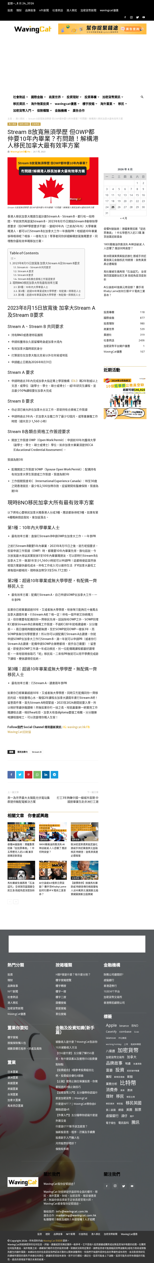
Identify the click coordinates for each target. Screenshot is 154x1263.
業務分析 (111, 1084)
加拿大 (132, 1057)
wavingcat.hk (76, 727)
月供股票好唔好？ (66, 1143)
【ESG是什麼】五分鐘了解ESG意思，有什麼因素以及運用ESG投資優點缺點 (76, 1058)
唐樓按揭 (61, 1002)
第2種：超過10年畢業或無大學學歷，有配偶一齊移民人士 (49, 290)
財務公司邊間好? (113, 974)
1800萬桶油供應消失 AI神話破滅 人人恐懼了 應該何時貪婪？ (53, 848)
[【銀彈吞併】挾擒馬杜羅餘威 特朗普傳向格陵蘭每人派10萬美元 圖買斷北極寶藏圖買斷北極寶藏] (84, 870)
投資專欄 (91, 97)
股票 (138, 1110)
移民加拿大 (22, 751)
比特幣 (128, 1083)
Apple (111, 1025)
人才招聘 (90, 1219)
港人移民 (71, 10)
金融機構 (61, 110)
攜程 (109, 1076)
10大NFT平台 (112, 991)
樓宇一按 (61, 991)
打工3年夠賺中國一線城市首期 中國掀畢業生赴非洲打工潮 (77, 799)
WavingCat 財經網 (52, 1240)
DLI (74, 381)
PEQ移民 (123, 1038)
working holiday (113, 1044)
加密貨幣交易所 (113, 997)
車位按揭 (61, 1014)
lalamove (111, 1038)
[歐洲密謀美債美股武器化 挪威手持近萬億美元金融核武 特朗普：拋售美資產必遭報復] (84, 831)
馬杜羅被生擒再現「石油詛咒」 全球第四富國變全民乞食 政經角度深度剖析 (21, 886)
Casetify (111, 1031)
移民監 (120, 1103)
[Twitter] (137, 17)
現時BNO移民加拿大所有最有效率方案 (35, 283)
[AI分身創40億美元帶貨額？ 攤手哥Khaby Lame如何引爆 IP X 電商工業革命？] (53, 870)
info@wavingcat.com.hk (72, 1211)
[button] (141, 97)
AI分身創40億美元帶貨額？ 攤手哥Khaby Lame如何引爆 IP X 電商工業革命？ (124, 291)
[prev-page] (10, 901)
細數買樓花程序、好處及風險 (25, 1048)
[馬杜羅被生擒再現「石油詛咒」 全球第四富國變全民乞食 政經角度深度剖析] (21, 870)
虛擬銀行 (109, 980)
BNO (134, 1026)
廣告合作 (79, 110)
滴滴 (122, 1090)
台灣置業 (13, 1094)
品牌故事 (30, 10)
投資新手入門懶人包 (67, 1137)
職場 (10, 839)
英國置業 (13, 1088)
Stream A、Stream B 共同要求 (34, 267)
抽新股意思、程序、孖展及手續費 (75, 1132)
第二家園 (111, 1110)
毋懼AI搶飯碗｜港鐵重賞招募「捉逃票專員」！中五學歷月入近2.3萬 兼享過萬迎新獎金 (125, 232)
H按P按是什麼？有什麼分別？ (73, 974)
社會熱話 (57, 10)
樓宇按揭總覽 (63, 980)
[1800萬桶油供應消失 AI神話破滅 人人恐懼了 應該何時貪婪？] (53, 831)
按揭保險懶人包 (17, 1043)
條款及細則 (62, 1219)
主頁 (10, 118)
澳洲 (129, 1090)
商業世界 (55, 97)
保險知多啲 (62, 1149)
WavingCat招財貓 (19, 732)
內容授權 (77, 1219)
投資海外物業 (133, 1070)
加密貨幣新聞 (88, 10)
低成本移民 (136, 1044)
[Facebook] (125, 17)
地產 (128, 1063)
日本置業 (13, 1072)
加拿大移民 (24, 124)
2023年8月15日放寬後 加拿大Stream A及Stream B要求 (46, 263)
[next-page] (16, 901)
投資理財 (73, 97)
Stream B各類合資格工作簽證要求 (36, 278)
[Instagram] (131, 17)
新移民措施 (119, 1077)
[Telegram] (54, 774)
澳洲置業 (13, 1077)
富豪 (109, 1070)
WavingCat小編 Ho (20, 151)
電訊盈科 (123, 1122)
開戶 (132, 1116)
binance (124, 1026)
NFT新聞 (44, 10)
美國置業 (13, 1083)
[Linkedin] (46, 774)
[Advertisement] (77, 65)
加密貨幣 (128, 1050)
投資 (10, 10)
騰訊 (135, 1122)
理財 (19, 10)
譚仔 (124, 1116)
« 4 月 (123, 218)
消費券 (112, 1090)
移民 (121, 104)
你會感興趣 (38, 815)
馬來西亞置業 (15, 1105)
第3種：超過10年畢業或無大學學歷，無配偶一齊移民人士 (49, 294)
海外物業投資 (40, 104)
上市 (126, 1044)
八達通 (110, 1051)
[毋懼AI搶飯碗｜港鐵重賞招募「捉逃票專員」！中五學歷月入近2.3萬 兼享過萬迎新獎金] (21, 831)
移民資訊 (19, 104)
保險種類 (43, 110)
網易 (121, 1110)
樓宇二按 (61, 997)
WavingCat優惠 (109, 10)
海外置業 (106, 104)
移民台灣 (131, 1097)
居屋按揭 (61, 1008)
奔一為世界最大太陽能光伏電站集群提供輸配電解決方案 (29, 799)
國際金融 (37, 97)
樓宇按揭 (88, 104)
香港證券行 (110, 985)
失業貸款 (137, 1063)
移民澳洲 (110, 1103)
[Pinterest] (28, 774)
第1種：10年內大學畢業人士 (33, 286)
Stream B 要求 (25, 274)
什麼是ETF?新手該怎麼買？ (72, 1126)
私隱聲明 (49, 1219)
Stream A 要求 (26, 271)
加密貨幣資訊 (111, 97)
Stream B (37, 751)
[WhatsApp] (37, 774)
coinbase (125, 1031)
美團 (129, 1110)
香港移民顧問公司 (114, 1002)
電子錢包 (111, 1122)
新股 (130, 1076)
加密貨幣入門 (22, 110)
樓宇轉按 (61, 985)
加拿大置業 (14, 1100)
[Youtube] (143, 17)
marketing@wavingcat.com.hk (76, 1215)
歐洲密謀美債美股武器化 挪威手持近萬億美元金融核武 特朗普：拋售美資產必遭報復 (125, 259)
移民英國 (133, 1103)
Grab (136, 1032)
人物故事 (44, 878)
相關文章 (16, 815)
